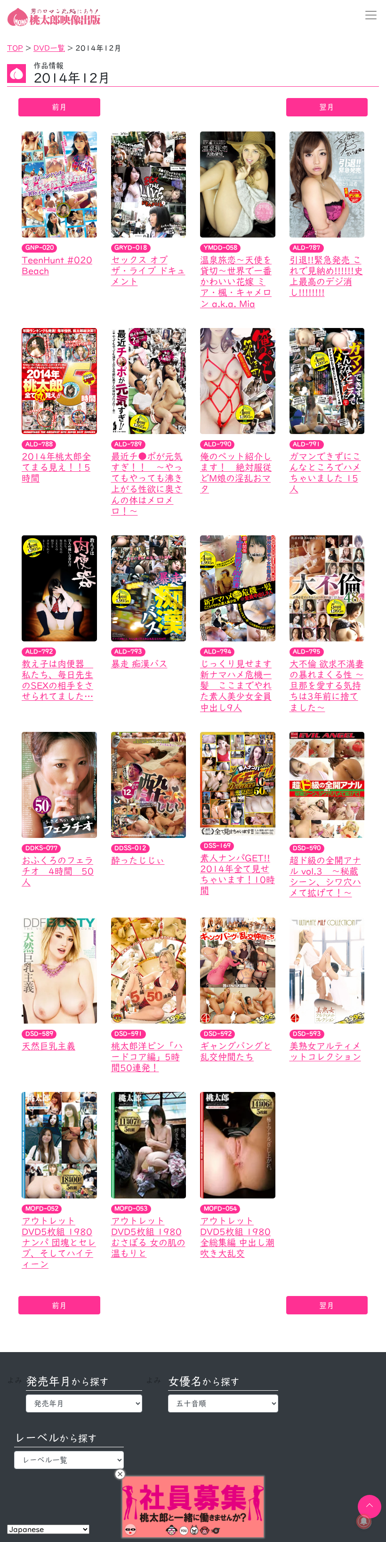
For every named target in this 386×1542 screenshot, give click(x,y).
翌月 (326, 107)
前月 (59, 107)
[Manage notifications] (363, 1521)
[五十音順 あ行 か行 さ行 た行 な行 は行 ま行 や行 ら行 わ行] (223, 1403)
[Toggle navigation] (368, 15)
